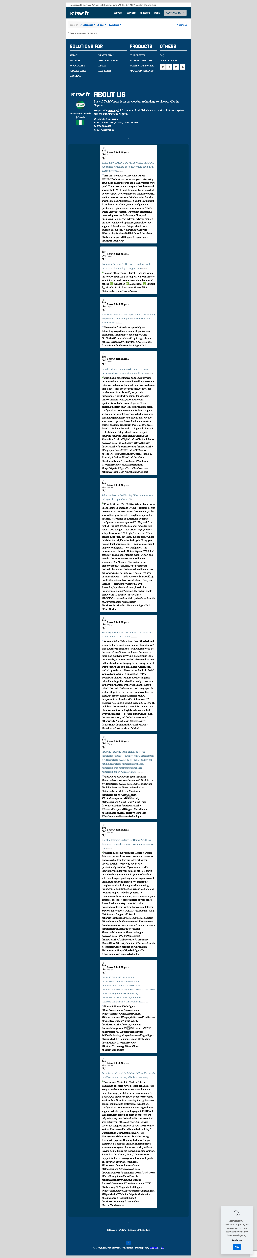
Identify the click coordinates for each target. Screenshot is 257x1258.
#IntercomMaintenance (130, 767)
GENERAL (75, 76)
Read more (120, 171)
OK (237, 1246)
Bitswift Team (157, 1247)
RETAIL (74, 55)
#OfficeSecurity (110, 985)
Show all (182, 25)
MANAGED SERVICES (142, 70)
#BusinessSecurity (111, 997)
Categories (88, 25)
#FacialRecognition (112, 993)
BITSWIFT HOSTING (141, 60)
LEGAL (102, 65)
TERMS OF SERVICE (139, 1230)
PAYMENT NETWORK (141, 65)
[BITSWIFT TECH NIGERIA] (79, 12)
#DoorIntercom (144, 759)
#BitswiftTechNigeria (123, 751)
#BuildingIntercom (111, 763)
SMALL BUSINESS (108, 60)
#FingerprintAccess (131, 989)
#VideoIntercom (110, 759)
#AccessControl (129, 771)
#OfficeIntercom (145, 755)
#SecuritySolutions (131, 997)
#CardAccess (148, 989)
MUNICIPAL (105, 70)
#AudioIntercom (127, 759)
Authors (115, 25)
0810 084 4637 (127, 5)
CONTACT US (173, 13)
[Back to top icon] (128, 1243)
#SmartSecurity (130, 993)
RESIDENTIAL (106, 55)
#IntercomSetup (110, 767)
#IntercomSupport (111, 771)
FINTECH (75, 60)
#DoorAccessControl (112, 981)
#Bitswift (106, 751)
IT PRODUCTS (137, 55)
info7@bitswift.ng (147, 5)
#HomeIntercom (128, 755)
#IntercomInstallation (133, 763)
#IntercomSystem (111, 755)
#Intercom (139, 751)
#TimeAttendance (133, 1001)
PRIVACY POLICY (116, 1230)
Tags (102, 25)
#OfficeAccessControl (130, 985)
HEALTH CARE (78, 70)
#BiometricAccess (111, 989)
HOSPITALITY (77, 65)
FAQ (162, 55)
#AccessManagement (112, 1001)
